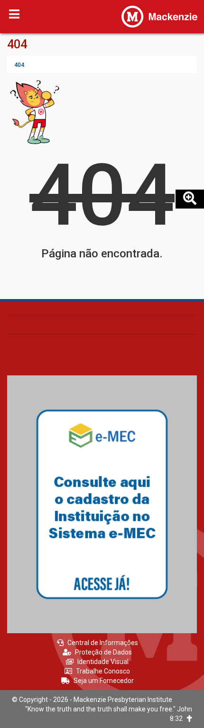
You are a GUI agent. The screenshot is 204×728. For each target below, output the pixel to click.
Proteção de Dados (103, 652)
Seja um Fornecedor (104, 680)
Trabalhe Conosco (103, 671)
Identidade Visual (103, 661)
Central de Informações (102, 642)
